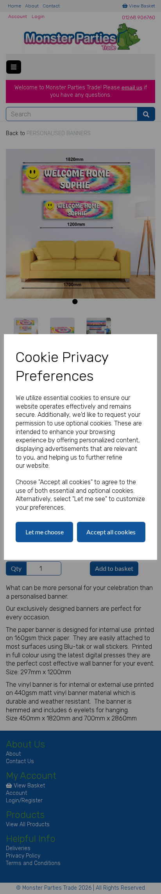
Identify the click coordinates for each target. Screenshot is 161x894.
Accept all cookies (111, 532)
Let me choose (44, 532)
